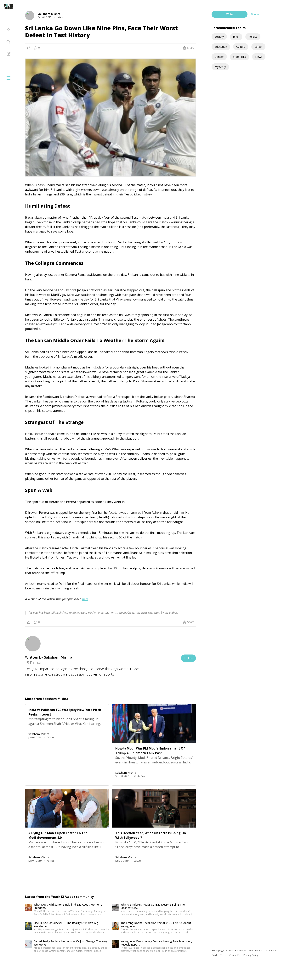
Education (221, 46)
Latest (258, 46)
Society (219, 36)
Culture (240, 46)
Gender (219, 57)
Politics (252, 36)
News (258, 57)
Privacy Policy (250, 955)
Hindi (236, 36)
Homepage (218, 950)
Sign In (255, 14)
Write (229, 14)
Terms (224, 955)
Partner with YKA (244, 950)
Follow (188, 658)
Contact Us (235, 955)
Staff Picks (239, 57)
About (229, 950)
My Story (220, 67)
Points (258, 950)
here (85, 599)
